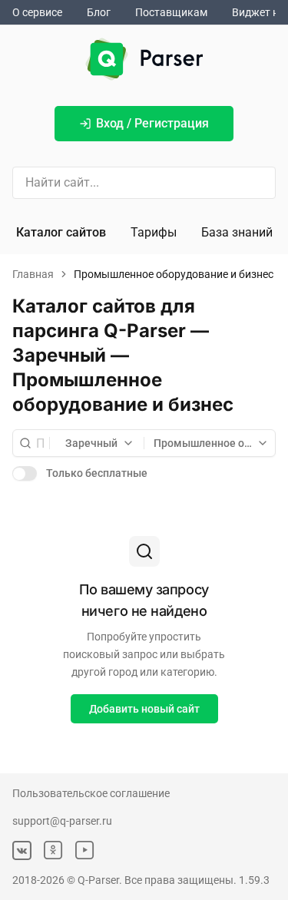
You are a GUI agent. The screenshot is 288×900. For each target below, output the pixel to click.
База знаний (237, 232)
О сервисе (37, 12)
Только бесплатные (96, 473)
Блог (99, 12)
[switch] (24, 473)
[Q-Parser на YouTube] (84, 850)
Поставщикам (171, 12)
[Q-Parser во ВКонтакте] (21, 850)
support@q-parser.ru (62, 821)
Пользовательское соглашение (91, 793)
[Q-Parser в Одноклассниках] (53, 850)
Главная (33, 274)
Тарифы (154, 232)
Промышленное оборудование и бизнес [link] (173, 274)
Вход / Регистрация (152, 123)
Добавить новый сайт (144, 709)
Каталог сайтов (61, 232)
